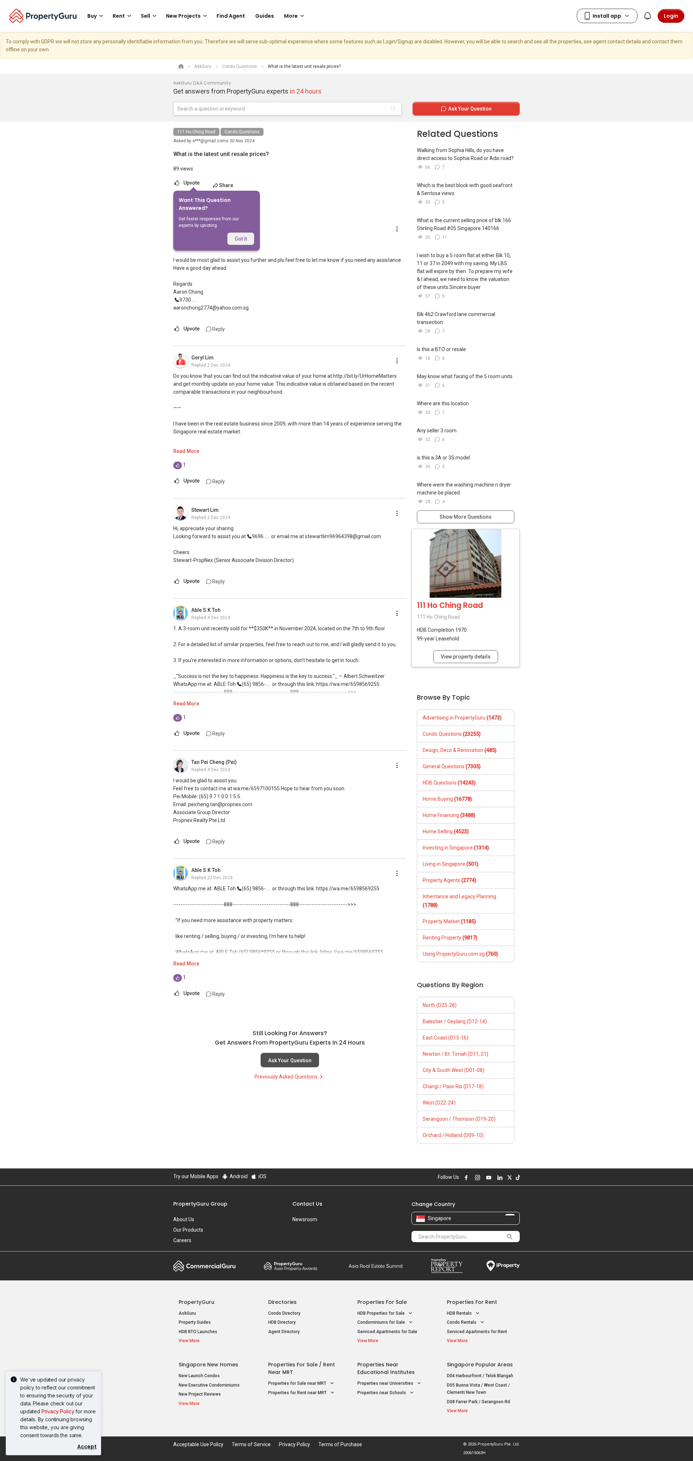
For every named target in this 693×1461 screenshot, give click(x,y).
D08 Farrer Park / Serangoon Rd (478, 1401)
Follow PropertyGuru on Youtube (487, 1177)
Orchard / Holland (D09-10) (453, 1135)
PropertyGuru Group (200, 1203)
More (291, 16)
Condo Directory (284, 1313)
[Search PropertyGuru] (509, 1236)
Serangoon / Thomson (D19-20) (459, 1119)
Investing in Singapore (456, 848)
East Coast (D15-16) (445, 1038)
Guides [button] (264, 16)
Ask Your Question (289, 1060)
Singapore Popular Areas (480, 1364)
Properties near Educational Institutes (386, 1368)
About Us (183, 1219)
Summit (375, 1266)
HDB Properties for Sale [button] (381, 1313)
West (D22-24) (439, 1103)
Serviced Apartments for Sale (387, 1331)
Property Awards (290, 1266)
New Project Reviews (200, 1394)
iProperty (503, 1266)
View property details (466, 657)
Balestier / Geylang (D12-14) (455, 1021)
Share (226, 185)
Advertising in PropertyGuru (462, 718)
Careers (182, 1240)
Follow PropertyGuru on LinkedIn (498, 1177)
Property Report (447, 1266)
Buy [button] (92, 16)
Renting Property (450, 938)
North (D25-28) (440, 1005)
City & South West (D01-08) (453, 1070)
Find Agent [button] (231, 16)
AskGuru (187, 1313)
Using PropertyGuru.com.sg (460, 954)
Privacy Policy (58, 1411)
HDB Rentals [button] (460, 1313)
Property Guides (195, 1322)
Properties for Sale (382, 1302)
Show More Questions (466, 517)
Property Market (449, 921)
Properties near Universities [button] (385, 1383)
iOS (261, 1176)
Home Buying (447, 799)
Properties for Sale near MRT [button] (297, 1383)
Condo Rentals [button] (462, 1322)
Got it (241, 239)
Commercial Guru (204, 1266)
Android (238, 1176)
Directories (282, 1302)
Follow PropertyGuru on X (508, 1177)
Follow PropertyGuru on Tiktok (517, 1177)
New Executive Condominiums (209, 1385)
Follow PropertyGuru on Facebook (465, 1177)
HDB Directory (282, 1322)
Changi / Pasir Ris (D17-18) (453, 1086)
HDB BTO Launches (198, 1331)
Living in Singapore (451, 864)
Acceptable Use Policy (198, 1444)
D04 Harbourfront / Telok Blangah (480, 1375)
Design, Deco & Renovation (460, 750)
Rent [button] (119, 16)
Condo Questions (242, 131)
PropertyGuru (196, 1302)
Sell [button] (145, 16)
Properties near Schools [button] (382, 1392)
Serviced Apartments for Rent (477, 1331)
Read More (186, 451)
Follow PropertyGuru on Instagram (476, 1177)
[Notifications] (647, 16)
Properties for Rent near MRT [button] (298, 1392)
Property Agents (449, 880)
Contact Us (307, 1203)
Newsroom (304, 1219)
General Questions (452, 766)
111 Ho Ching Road (196, 131)
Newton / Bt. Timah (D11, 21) (455, 1054)
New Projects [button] (183, 16)
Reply (218, 329)
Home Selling (446, 831)
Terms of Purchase (340, 1444)
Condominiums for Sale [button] (381, 1322)
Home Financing (449, 815)
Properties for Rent (472, 1302)
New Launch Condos (199, 1375)
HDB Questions (449, 783)
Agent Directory (284, 1331)
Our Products (188, 1230)
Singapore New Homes (208, 1364)
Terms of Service (251, 1444)
